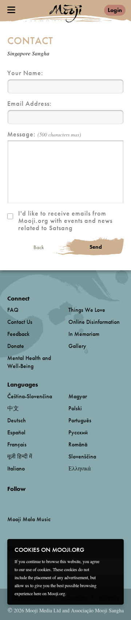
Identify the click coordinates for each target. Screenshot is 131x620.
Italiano (16, 468)
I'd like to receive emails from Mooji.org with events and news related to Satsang (65, 221)
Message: (44, 134)
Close (113, 549)
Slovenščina (82, 456)
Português (79, 420)
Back (38, 247)
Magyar (77, 396)
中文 (13, 408)
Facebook (9, 501)
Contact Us (19, 322)
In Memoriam (83, 334)
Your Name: (25, 73)
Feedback (18, 334)
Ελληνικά (79, 468)
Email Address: (29, 104)
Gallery (77, 346)
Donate (15, 346)
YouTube (23, 501)
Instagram (38, 501)
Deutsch (16, 420)
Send (96, 247)
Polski (75, 408)
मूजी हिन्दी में (19, 456)
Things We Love (86, 310)
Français (17, 444)
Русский (78, 432)
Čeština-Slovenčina (29, 396)
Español (16, 432)
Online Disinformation (94, 322)
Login (115, 10)
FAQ (13, 310)
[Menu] (11, 9)
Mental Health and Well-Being (29, 362)
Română (77, 444)
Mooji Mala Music (29, 519)
